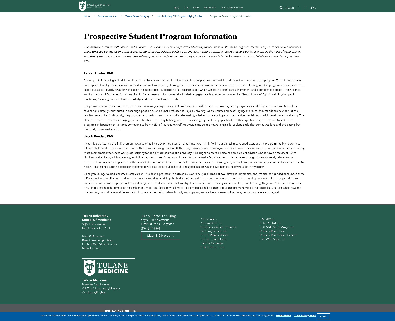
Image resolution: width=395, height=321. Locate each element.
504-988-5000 (111, 288)
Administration (211, 223)
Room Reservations (215, 235)
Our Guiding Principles (232, 7)
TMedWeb (267, 219)
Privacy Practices (272, 231)
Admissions (209, 219)
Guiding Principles (214, 231)
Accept (323, 316)
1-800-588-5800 (96, 292)
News (196, 7)
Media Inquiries (91, 248)
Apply (176, 7)
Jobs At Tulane (270, 223)
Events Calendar (212, 243)
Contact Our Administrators (99, 244)
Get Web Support (272, 239)
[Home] (95, 6)
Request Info (210, 7)
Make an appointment (96, 284)
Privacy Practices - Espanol (279, 235)
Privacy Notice (283, 315)
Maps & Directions (93, 236)
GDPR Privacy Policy (305, 315)
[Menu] (305, 8)
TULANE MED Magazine (277, 227)
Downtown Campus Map (97, 240)
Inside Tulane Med (213, 239)
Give (186, 7)
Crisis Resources (213, 247)
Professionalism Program (219, 227)
